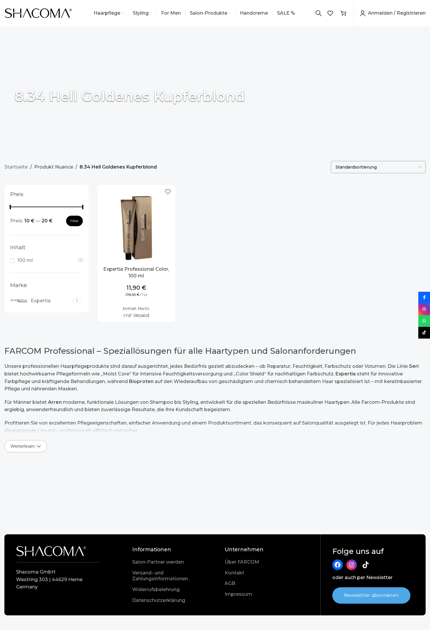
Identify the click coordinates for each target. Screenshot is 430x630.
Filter (74, 221)
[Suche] (318, 13)
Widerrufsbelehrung (156, 589)
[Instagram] (351, 564)
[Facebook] (337, 564)
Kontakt (234, 573)
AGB (230, 583)
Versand (141, 315)
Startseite (16, 167)
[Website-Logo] (38, 13)
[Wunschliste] (330, 13)
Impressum (238, 594)
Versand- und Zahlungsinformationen (160, 576)
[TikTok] (365, 564)
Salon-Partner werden (158, 562)
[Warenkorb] (343, 13)
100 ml (25, 260)
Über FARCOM (242, 562)
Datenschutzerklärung (158, 600)
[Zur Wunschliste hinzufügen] (168, 191)
